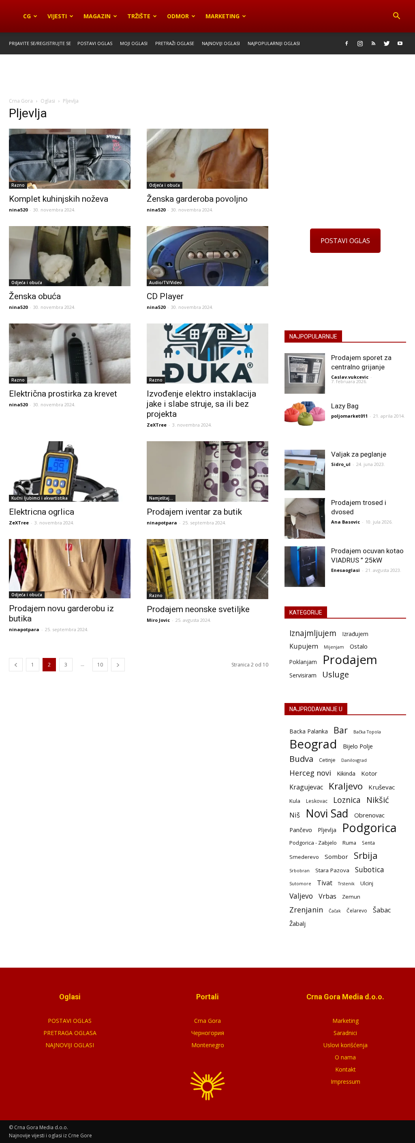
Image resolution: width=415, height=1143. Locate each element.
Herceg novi (310, 772)
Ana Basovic (345, 522)
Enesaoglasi (345, 570)
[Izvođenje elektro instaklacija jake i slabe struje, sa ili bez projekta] (207, 353)
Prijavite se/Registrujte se (40, 43)
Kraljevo (346, 786)
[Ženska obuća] (69, 256)
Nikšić (377, 800)
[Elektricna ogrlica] (69, 471)
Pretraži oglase (174, 43)
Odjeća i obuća (164, 185)
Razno (18, 185)
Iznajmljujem (312, 633)
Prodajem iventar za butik (194, 512)
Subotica (369, 869)
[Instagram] (360, 43)
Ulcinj (366, 883)
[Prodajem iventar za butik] (207, 471)
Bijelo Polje (358, 746)
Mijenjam (334, 647)
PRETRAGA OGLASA (69, 1033)
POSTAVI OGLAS (345, 240)
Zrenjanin (306, 909)
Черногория (207, 1033)
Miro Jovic (158, 620)
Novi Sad (327, 813)
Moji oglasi (134, 43)
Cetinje (327, 760)
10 (100, 664)
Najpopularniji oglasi (274, 43)
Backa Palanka (308, 731)
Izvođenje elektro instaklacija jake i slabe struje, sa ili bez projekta (201, 404)
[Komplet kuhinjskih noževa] (69, 159)
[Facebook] (346, 43)
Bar (341, 730)
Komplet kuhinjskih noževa (58, 199)
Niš (294, 815)
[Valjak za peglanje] (305, 470)
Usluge (335, 674)
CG (27, 16)
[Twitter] (387, 43)
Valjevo (301, 896)
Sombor (336, 856)
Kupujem (303, 646)
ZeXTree (157, 425)
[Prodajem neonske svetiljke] (207, 569)
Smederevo (304, 856)
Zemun (351, 896)
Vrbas (327, 896)
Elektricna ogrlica (41, 512)
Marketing (222, 16)
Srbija (366, 855)
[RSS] (373, 43)
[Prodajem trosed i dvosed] (305, 518)
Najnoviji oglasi (221, 43)
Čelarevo (357, 910)
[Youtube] (400, 43)
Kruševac (381, 787)
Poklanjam (303, 662)
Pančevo (300, 830)
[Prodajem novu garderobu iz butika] (69, 569)
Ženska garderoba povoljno (197, 199)
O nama (345, 1057)
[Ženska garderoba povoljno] (207, 159)
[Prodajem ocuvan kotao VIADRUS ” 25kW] (305, 566)
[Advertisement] (207, 76)
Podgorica (369, 828)
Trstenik (346, 883)
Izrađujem (355, 634)
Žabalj (297, 923)
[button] (396, 16)
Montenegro (207, 1045)
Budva (301, 759)
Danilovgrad (354, 760)
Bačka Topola (367, 732)
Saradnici (345, 1033)
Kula (294, 800)
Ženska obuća (35, 296)
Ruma (349, 842)
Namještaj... (161, 498)
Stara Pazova (332, 870)
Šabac (382, 910)
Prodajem (350, 660)
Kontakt (345, 1069)
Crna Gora (207, 1020)
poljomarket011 (349, 416)
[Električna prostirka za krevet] (69, 353)
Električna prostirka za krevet (63, 394)
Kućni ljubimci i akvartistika (39, 498)
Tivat (324, 883)
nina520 (18, 210)
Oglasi (48, 100)
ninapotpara (162, 523)
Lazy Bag (345, 406)
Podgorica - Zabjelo (313, 842)
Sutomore (300, 883)
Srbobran (299, 870)
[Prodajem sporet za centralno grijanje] (305, 373)
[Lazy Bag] (305, 413)
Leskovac (316, 801)
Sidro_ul (341, 464)
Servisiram (303, 675)
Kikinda (346, 773)
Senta (368, 842)
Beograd (313, 744)
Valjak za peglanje (358, 454)
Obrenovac (369, 815)
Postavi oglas (94, 43)
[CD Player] (207, 256)
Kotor (369, 773)
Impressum (345, 1081)
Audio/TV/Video (165, 282)
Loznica (347, 800)
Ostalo (359, 646)
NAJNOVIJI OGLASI (69, 1045)
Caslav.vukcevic (349, 377)
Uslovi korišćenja (345, 1045)
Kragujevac (306, 787)
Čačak (335, 911)
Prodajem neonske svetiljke (198, 609)
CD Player (165, 296)
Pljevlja (327, 830)
